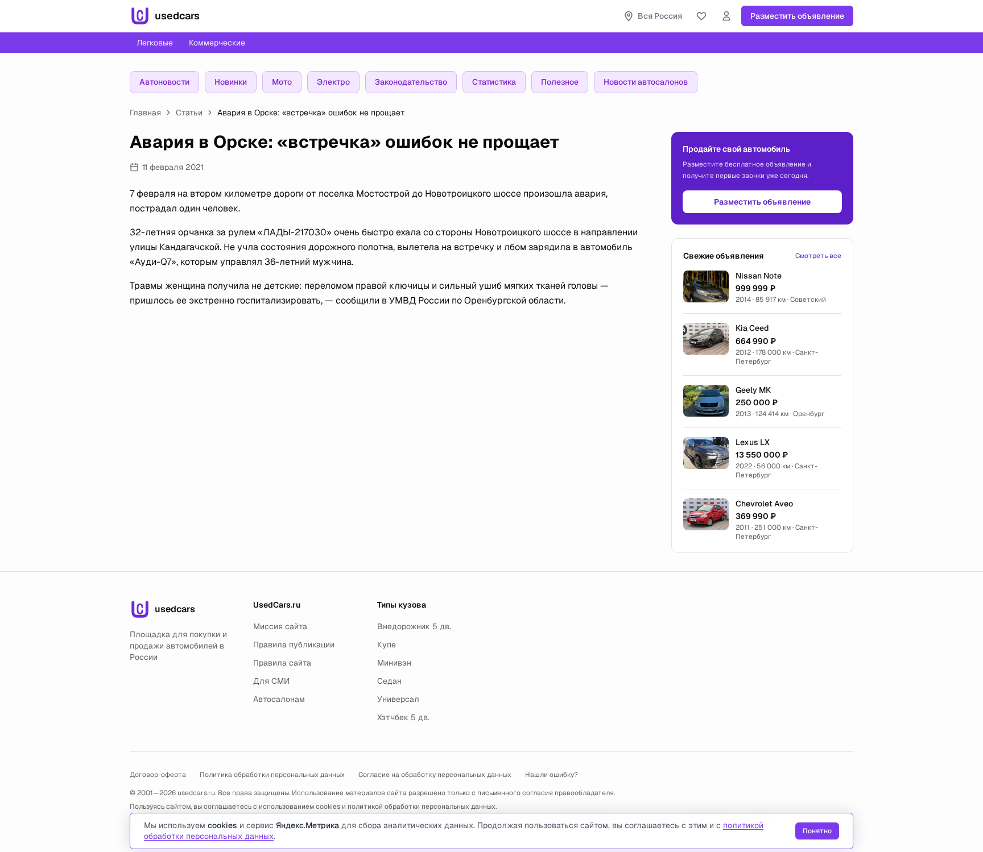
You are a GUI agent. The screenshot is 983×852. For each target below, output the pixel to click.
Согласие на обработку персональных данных (434, 774)
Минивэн (394, 663)
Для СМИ (271, 681)
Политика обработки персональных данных (272, 774)
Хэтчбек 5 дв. (403, 717)
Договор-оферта (158, 774)
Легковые (155, 43)
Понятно (817, 831)
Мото (282, 82)
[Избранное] (701, 16)
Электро (333, 82)
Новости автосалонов (646, 82)
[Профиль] (726, 16)
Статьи (189, 112)
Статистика (494, 82)
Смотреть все (818, 255)
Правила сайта (282, 663)
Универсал (398, 699)
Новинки (230, 82)
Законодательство (411, 82)
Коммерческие (217, 43)
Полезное (560, 82)
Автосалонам (279, 699)
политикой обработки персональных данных (421, 806)
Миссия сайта (280, 626)
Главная (145, 112)
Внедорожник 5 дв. (414, 626)
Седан (389, 681)
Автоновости (164, 82)
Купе (386, 644)
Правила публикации (293, 644)
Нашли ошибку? (551, 774)
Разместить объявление (797, 16)
